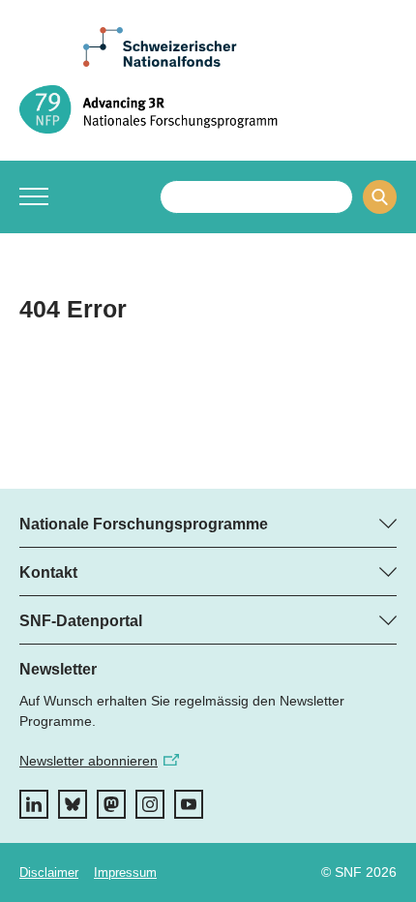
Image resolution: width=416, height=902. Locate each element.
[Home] (208, 109)
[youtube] (188, 804)
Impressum (125, 872)
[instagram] (149, 804)
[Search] (380, 197)
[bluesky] (72, 804)
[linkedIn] (33, 804)
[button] (33, 196)
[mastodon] (111, 804)
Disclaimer (48, 872)
